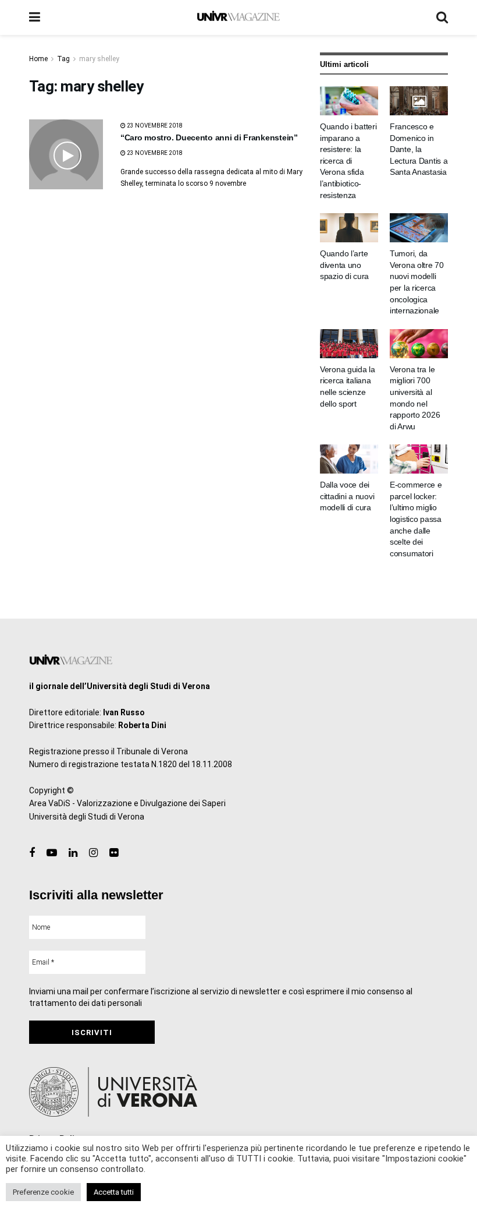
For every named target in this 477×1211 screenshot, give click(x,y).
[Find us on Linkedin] (73, 853)
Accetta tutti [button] (114, 1192)
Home (38, 59)
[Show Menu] (34, 17)
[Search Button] (442, 17)
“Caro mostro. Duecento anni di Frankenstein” (209, 137)
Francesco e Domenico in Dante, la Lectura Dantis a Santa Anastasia (419, 149)
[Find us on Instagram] (93, 853)
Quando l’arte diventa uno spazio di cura (344, 265)
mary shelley (99, 59)
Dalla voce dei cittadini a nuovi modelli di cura (347, 496)
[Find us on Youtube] (52, 853)
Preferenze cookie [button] (43, 1192)
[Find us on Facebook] (32, 853)
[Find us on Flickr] (113, 853)
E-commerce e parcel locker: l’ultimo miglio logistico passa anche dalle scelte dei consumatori (416, 519)
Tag (63, 59)
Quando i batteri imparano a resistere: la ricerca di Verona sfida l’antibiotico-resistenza (348, 161)
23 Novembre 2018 (154, 125)
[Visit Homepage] (238, 17)
